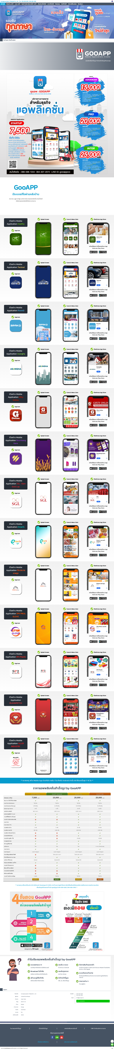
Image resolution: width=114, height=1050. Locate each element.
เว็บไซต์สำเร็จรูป (43, 1028)
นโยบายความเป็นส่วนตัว (70, 1042)
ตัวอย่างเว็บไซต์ (42, 4)
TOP (112, 1048)
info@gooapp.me (80, 997)
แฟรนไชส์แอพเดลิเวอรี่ (70, 1028)
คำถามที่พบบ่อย (72, 4)
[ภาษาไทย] (112, 1)
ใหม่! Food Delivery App (29, 4)
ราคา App (17, 4)
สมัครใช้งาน (35, 879)
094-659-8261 (25, 1)
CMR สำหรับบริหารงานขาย (98, 1028)
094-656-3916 (32, 1)
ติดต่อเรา (80, 4)
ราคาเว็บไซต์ (50, 4)
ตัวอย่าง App (10, 4)
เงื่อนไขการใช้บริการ (43, 1042)
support (64, 4)
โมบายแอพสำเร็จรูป (15, 1028)
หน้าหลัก (3, 4)
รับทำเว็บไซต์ (6, 1048)
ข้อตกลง (57, 4)
